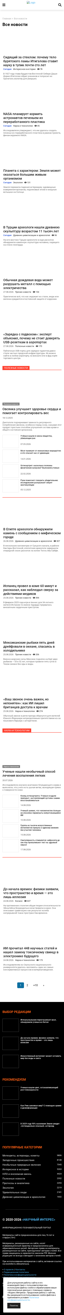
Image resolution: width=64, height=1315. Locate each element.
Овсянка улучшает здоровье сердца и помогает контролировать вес (31, 411)
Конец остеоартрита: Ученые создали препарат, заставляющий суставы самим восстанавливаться (40, 798)
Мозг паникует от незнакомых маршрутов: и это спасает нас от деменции (41, 452)
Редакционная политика (16, 1272)
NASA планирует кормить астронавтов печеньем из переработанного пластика (24, 118)
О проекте (9, 1269)
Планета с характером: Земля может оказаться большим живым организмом (32, 174)
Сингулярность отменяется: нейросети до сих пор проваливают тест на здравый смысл (40, 842)
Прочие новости (23, 292)
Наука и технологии (23, 126)
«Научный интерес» (38, 1219)
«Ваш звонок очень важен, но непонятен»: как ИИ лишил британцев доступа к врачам (26, 703)
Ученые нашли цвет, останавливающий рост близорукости (39, 1088)
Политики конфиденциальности (23, 1298)
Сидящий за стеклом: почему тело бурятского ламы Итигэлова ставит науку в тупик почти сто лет (30, 61)
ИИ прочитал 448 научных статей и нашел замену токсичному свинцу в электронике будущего (30, 952)
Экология (18, 182)
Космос (19, 901)
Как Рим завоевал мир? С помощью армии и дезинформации (41, 1106)
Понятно (14, 1305)
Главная (6, 18)
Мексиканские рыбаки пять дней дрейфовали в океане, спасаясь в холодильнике (29, 646)
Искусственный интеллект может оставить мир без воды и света (41, 1057)
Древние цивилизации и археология (31, 235)
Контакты (20, 1269)
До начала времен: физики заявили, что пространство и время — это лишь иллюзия (31, 893)
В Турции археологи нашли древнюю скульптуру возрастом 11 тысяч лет (31, 229)
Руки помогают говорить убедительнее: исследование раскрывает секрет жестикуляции (39, 482)
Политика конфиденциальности (20, 1275)
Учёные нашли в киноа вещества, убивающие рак (36, 437)
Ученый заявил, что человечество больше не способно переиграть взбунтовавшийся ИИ (41, 813)
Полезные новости (24, 346)
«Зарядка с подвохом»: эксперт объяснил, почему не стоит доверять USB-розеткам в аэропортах (31, 338)
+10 (35, 985)
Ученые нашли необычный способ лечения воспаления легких (28, 773)
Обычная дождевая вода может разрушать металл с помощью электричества (28, 284)
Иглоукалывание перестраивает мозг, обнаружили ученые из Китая (38, 1021)
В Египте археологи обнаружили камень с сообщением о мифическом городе (32, 533)
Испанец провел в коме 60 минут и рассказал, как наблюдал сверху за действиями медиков (30, 590)
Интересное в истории (24, 69)
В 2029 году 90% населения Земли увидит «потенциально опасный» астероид (40, 1125)
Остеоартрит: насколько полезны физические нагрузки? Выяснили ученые (40, 466)
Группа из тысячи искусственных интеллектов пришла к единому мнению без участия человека (40, 827)
